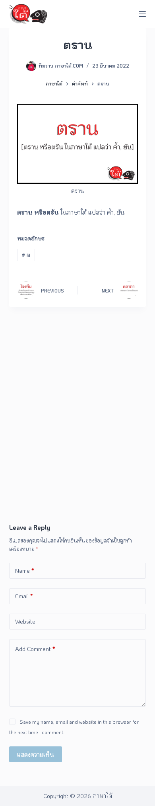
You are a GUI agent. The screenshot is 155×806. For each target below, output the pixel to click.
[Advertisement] (77, 441)
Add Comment (35, 649)
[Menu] (142, 13)
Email (24, 596)
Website (25, 621)
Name (24, 570)
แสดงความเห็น (35, 754)
